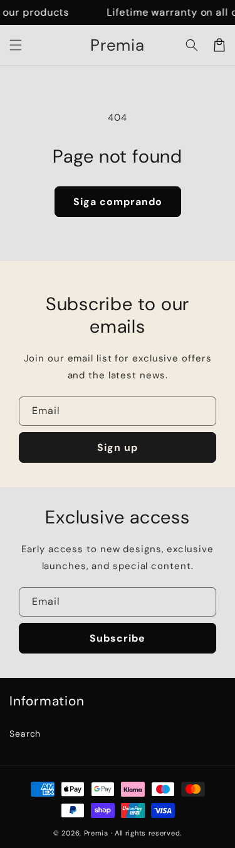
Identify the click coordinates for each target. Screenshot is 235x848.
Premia (96, 833)
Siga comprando (117, 201)
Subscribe (117, 638)
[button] (15, 45)
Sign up (117, 447)
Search (25, 733)
